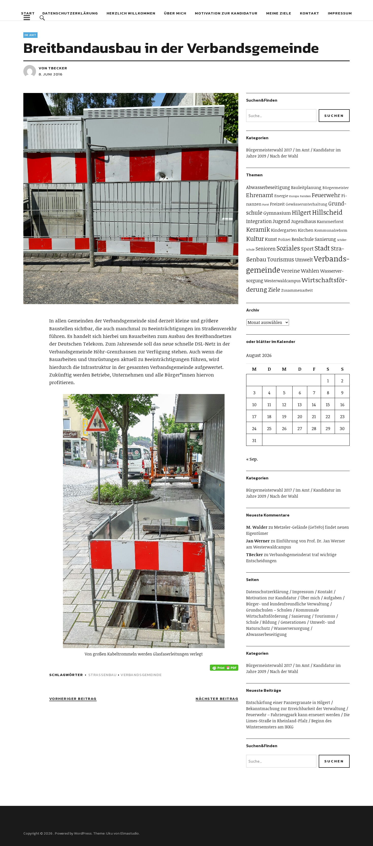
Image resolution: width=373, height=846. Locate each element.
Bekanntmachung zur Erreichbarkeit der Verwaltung (295, 708)
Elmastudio (129, 833)
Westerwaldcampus (282, 281)
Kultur (255, 238)
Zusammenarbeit (297, 290)
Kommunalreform (330, 230)
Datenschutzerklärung (70, 13)
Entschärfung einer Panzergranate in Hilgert (288, 702)
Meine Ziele (278, 13)
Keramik (258, 229)
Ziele (274, 289)
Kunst (271, 239)
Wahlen (310, 270)
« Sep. (252, 459)
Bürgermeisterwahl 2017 (269, 150)
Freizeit (277, 204)
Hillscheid (327, 212)
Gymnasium (277, 213)
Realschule (303, 239)
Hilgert (301, 212)
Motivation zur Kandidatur (226, 13)
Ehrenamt (259, 195)
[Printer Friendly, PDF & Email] (224, 667)
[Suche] (42, 17)
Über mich (175, 13)
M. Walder (256, 527)
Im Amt (30, 35)
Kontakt (309, 13)
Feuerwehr (326, 195)
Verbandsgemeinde (141, 675)
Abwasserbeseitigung (268, 187)
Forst (265, 204)
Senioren (266, 248)
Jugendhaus (303, 221)
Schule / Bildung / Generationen (276, 622)
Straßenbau (102, 675)
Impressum (340, 13)
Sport (307, 248)
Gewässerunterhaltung (306, 204)
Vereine (290, 270)
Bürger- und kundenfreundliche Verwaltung (287, 604)
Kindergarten (284, 230)
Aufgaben (333, 598)
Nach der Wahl (284, 156)
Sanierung (325, 239)
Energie (281, 195)
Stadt (322, 248)
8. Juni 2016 (50, 74)
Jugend (281, 221)
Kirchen (305, 230)
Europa (294, 196)
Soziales (288, 248)
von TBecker (53, 68)
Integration (259, 221)
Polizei (284, 239)
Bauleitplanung (306, 187)
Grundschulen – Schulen (269, 610)
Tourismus (280, 259)
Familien (305, 196)
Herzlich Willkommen (131, 13)
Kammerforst (330, 221)
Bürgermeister (336, 187)
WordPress (83, 833)
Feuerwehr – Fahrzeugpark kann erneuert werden (293, 714)
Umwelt (304, 259)
